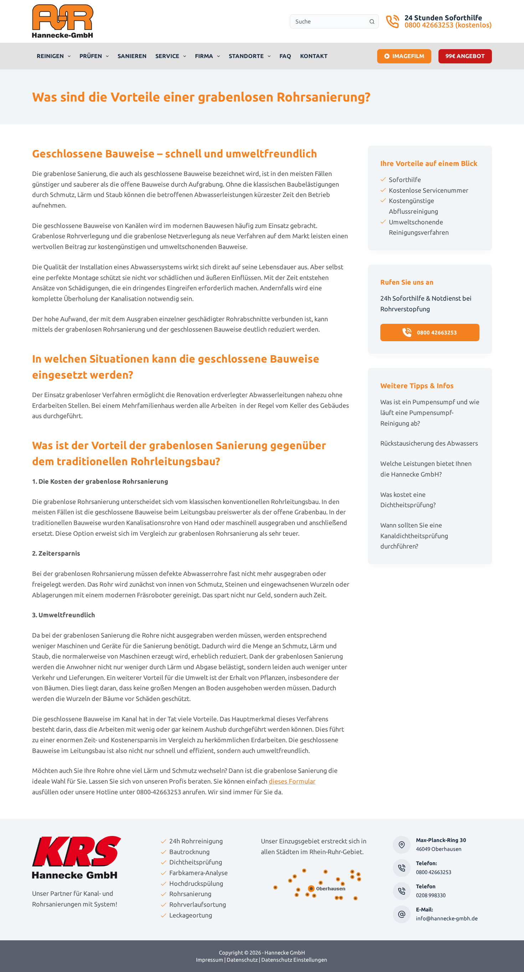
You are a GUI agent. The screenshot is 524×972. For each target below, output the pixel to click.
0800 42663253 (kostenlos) (448, 25)
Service (167, 56)
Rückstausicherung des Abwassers (429, 443)
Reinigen (50, 56)
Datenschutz (242, 960)
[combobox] (327, 21)
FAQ (285, 56)
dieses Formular (292, 781)
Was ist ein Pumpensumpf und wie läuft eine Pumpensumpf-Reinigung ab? (429, 412)
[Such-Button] (372, 21)
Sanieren (132, 56)
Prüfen (90, 56)
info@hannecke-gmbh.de (447, 918)
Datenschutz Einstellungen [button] (294, 960)
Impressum (209, 960)
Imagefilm (408, 56)
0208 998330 (431, 895)
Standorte (246, 56)
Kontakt (314, 56)
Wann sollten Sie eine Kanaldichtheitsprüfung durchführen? (414, 535)
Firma (204, 56)
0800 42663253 (433, 872)
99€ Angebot (465, 56)
